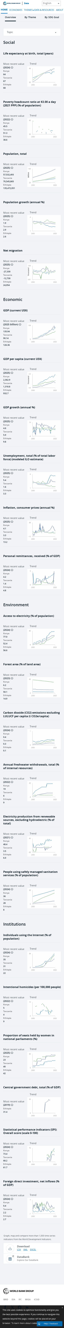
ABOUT (59, 10)
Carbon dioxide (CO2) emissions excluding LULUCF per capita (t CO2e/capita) (31, 714)
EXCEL (33, 1249)
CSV (19, 1249)
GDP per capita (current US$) (22, 359)
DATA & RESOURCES (44, 10)
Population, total (15, 153)
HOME (4, 9)
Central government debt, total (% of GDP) (31, 1087)
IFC (20, 1299)
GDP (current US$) (15, 310)
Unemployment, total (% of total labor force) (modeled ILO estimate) (29, 457)
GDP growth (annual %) (19, 407)
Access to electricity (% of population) (28, 616)
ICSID (36, 1299)
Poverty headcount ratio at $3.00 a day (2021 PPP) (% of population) (29, 103)
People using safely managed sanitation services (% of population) (30, 873)
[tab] (10, 18)
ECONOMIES (15, 10)
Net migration (13, 250)
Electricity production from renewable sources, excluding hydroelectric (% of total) (29, 820)
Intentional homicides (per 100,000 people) (32, 987)
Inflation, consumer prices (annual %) (28, 507)
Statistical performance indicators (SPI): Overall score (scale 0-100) (30, 1131)
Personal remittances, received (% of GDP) (31, 556)
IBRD (5, 1299)
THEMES (28, 10)
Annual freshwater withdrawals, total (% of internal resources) (31, 766)
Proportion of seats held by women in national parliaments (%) (28, 1037)
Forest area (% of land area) (21, 664)
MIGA (28, 1299)
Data (26, 3)
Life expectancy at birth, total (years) (28, 53)
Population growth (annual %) (23, 202)
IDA (13, 1299)
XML (25, 1249)
